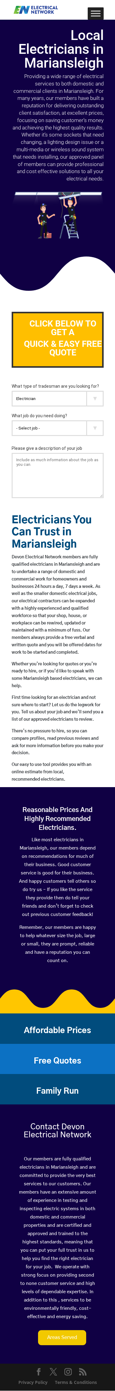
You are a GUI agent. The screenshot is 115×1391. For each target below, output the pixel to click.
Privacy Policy (33, 1382)
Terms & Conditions (76, 1382)
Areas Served (62, 1337)
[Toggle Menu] (96, 13)
